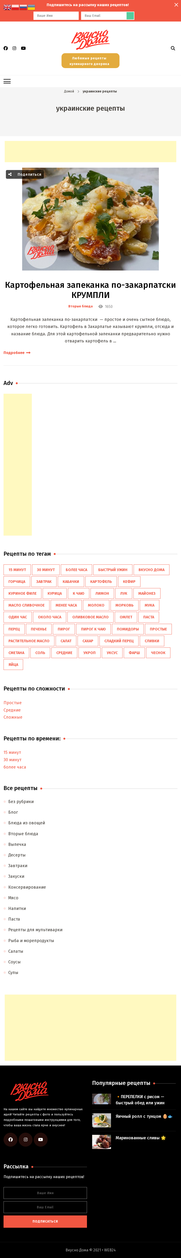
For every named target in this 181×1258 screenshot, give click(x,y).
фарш (134, 653)
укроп (89, 653)
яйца (13, 664)
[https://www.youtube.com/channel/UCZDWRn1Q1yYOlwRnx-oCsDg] (41, 1140)
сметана (16, 653)
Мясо (13, 897)
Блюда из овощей (26, 823)
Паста (14, 919)
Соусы (14, 962)
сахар (87, 641)
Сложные (13, 717)
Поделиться (28, 174)
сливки (152, 641)
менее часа (66, 605)
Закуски (16, 876)
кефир (129, 581)
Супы (13, 972)
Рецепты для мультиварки (35, 929)
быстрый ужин (113, 570)
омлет (126, 617)
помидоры (128, 629)
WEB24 (110, 1250)
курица (55, 593)
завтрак (44, 581)
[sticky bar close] (176, 4)
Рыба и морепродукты (31, 940)
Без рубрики (21, 801)
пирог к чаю (93, 629)
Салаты (15, 951)
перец (14, 629)
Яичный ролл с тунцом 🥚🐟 (144, 1116)
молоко (96, 605)
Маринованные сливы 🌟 (141, 1137)
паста (148, 617)
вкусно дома (152, 570)
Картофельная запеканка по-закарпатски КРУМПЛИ (90, 290)
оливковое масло (90, 617)
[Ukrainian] (32, 7)
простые (158, 629)
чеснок (158, 653)
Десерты (17, 855)
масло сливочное (26, 605)
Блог (13, 812)
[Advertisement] (90, 151)
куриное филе (22, 593)
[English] (8, 7)
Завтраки (17, 865)
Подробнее (14, 352)
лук (123, 593)
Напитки (17, 908)
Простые (13, 702)
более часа (76, 570)
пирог (64, 629)
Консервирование (27, 887)
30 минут (46, 570)
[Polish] (16, 7)
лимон (102, 593)
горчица (16, 581)
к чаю (78, 593)
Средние (12, 710)
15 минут (17, 570)
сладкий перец (119, 641)
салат (66, 641)
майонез (147, 593)
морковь (124, 605)
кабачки (71, 581)
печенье (39, 629)
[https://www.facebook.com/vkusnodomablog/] (10, 1140)
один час (17, 617)
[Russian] (24, 7)
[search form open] (173, 48)
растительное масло (28, 641)
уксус (112, 653)
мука (149, 605)
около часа (49, 617)
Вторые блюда (80, 306)
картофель (101, 581)
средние (64, 653)
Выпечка (17, 844)
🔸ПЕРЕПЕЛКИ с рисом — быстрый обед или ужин (140, 1099)
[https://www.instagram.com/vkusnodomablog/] (26, 1140)
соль (40, 653)
